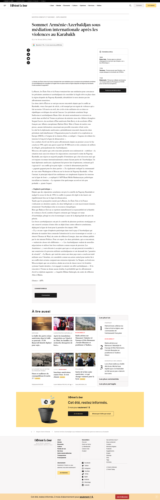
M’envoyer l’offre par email (101, 414)
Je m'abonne (122, 497)
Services (60, 451)
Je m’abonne (78, 414)
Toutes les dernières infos (113, 90)
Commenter (46, 295)
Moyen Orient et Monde (43, 17)
